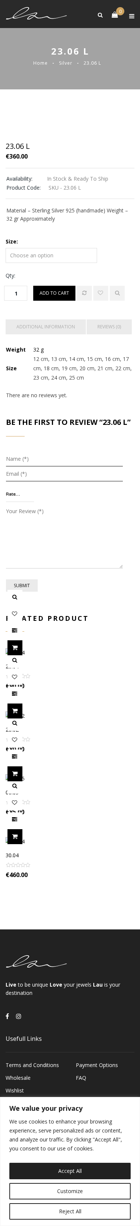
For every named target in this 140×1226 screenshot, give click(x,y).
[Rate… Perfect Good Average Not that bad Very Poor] (20, 494)
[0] (111, 14)
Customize (70, 1191)
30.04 (12, 855)
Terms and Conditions (32, 1065)
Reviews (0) (109, 327)
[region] (70, 1161)
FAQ (81, 1077)
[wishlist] (100, 293)
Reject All (70, 1211)
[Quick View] (117, 293)
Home (40, 63)
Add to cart (54, 293)
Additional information (45, 327)
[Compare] (84, 293)
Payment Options (97, 1065)
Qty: (10, 275)
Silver (65, 63)
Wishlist (15, 1090)
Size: (12, 241)
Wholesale (18, 1077)
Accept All (70, 1170)
